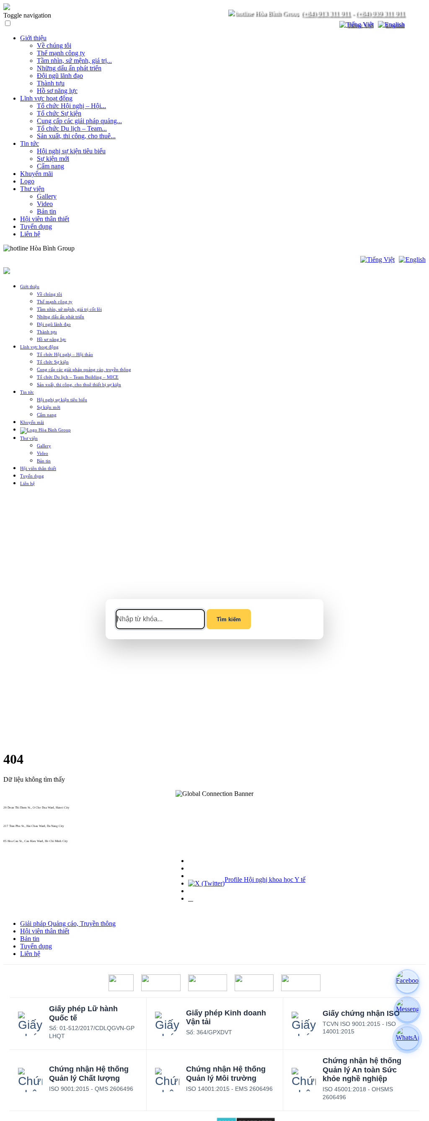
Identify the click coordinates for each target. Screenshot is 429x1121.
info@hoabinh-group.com (19, 829)
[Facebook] (407, 981)
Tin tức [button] (27, 392)
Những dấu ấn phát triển (69, 68)
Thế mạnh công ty (61, 53)
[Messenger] (407, 1010)
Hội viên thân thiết (44, 218)
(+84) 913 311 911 (325, 13)
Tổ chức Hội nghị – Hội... (71, 105)
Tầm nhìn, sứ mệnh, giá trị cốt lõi (69, 309)
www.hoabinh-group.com (19, 844)
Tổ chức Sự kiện (59, 113)
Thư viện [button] (29, 438)
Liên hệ (30, 234)
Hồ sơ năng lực (57, 90)
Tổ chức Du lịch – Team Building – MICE (78, 377)
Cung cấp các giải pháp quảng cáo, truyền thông (84, 369)
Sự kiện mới (53, 158)
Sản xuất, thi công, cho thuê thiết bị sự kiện (79, 384)
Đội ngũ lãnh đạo (60, 75)
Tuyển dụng (36, 226)
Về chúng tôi (54, 45)
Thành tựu (51, 83)
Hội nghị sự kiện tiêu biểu (71, 151)
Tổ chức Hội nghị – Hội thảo (65, 354)
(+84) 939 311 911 (380, 13)
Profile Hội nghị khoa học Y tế (265, 879)
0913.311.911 (94, 248)
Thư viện (32, 188)
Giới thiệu (33, 37)
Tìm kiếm (229, 619)
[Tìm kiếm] (327, 24)
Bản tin (46, 211)
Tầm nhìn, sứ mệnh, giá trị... (74, 60)
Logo (27, 181)
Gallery (47, 196)
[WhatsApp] (407, 1038)
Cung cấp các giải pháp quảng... (79, 120)
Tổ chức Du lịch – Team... (72, 128)
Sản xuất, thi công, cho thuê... (76, 135)
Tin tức (29, 143)
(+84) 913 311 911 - (16, 811)
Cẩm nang (50, 166)
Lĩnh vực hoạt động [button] (39, 346)
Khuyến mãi (36, 173)
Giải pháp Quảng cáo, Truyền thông (68, 923)
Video (45, 203)
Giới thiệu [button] (29, 286)
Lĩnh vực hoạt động (46, 98)
